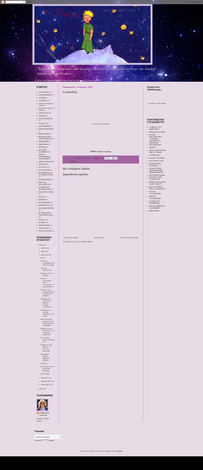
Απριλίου (44, 255)
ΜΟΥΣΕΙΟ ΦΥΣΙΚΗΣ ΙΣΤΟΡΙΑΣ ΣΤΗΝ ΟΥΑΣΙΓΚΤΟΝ (157, 177)
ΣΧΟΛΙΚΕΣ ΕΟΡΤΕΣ (46, 208)
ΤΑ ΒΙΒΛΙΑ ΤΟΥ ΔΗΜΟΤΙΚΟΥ (155, 128)
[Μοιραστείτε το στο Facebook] (113, 158)
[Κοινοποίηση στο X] (111, 158)
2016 (41, 245)
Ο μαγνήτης (45, 373)
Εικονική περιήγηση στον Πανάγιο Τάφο (48, 263)
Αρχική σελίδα (99, 237)
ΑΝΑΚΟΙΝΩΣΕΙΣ (45, 95)
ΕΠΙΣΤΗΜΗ (43, 144)
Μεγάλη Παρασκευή (46, 269)
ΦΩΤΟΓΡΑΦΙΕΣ (44, 225)
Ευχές (43, 257)
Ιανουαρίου (45, 384)
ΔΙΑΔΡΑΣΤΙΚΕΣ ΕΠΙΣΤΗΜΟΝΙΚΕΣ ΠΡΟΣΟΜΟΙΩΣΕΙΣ (156, 170)
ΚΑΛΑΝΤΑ (43, 167)
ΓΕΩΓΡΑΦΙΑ (43, 113)
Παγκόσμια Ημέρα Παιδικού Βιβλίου (45, 357)
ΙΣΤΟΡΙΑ (42, 164)
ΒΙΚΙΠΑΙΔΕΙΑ (154, 211)
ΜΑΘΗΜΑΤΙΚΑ (45, 179)
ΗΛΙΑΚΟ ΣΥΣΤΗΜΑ (157, 158)
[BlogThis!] (108, 158)
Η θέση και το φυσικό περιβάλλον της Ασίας (48, 313)
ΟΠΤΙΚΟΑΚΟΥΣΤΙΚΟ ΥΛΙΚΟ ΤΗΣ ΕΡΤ (157, 183)
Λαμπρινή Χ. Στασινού (44, 414)
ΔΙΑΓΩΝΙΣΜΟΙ (44, 126)
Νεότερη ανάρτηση (71, 237)
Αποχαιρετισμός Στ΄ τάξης (46, 104)
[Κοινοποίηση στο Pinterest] (116, 158)
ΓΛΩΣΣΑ (42, 123)
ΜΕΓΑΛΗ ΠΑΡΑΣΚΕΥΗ (44, 183)
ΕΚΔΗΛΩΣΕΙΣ (44, 134)
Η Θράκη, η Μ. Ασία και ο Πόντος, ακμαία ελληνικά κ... (46, 303)
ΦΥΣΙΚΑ (73, 161)
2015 (41, 389)
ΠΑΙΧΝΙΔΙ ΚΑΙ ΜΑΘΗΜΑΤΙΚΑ (45, 188)
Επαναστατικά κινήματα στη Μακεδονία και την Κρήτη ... (47, 322)
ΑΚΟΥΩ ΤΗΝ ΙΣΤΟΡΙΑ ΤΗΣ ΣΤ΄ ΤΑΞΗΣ (157, 151)
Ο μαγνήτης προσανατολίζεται (47, 339)
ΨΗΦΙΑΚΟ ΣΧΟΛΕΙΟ (157, 132)
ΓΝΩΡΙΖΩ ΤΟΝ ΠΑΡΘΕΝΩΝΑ (154, 202)
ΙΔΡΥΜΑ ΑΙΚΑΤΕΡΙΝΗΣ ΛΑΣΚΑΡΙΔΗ (44, 156)
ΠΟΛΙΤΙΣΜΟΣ (44, 202)
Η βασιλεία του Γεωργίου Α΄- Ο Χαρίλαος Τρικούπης (47, 331)
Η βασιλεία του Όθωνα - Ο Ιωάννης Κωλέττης (46, 348)
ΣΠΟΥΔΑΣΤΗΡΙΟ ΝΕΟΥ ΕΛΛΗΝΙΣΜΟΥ (157, 188)
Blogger (119, 451)
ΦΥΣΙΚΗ (42, 222)
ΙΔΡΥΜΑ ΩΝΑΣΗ (45, 161)
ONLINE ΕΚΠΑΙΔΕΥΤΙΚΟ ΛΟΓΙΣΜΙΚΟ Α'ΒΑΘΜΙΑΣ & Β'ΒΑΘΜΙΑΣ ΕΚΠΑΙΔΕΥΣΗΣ (155, 140)
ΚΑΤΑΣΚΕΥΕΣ (44, 170)
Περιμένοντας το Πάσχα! (47, 274)
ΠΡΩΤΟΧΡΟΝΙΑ (45, 205)
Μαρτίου (44, 378)
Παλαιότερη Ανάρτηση (129, 237)
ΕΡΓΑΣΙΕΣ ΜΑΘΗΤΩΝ (43, 151)
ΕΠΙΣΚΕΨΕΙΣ (43, 141)
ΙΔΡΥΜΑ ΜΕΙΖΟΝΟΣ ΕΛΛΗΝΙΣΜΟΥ (157, 207)
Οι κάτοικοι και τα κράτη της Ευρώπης (48, 368)
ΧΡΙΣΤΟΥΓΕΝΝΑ (45, 231)
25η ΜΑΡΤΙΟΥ (44, 92)
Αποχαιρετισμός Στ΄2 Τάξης (47, 109)
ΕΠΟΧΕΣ (42, 147)
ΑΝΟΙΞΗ (42, 98)
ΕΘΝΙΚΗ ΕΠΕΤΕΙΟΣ (46, 129)
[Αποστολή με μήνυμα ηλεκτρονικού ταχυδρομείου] (105, 158)
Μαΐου (43, 251)
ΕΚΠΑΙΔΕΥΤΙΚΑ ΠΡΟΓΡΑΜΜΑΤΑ (45, 137)
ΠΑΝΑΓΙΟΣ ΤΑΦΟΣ (46, 192)
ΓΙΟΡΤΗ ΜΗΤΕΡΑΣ (46, 118)
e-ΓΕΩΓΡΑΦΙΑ (154, 155)
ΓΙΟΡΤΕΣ (42, 116)
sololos (108, 451)
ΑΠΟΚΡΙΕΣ (43, 100)
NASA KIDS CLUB (156, 161)
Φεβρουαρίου (46, 381)
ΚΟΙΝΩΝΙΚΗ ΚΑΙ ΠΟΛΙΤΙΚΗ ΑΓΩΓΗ (46, 174)
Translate (51, 440)
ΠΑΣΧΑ (42, 197)
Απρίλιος (44, 363)
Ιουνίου (44, 248)
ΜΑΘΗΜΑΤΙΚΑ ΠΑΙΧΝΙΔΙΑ (155, 164)
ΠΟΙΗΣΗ (42, 199)
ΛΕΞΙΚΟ (152, 147)
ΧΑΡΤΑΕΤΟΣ (44, 228)
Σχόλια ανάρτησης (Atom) (82, 241)
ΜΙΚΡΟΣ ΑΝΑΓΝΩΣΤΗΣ (155, 197)
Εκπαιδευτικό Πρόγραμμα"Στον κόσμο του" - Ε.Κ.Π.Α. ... (48, 293)
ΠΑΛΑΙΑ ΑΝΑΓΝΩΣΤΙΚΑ (155, 192)
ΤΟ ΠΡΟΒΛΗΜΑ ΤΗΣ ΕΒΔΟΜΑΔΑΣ (46, 214)
